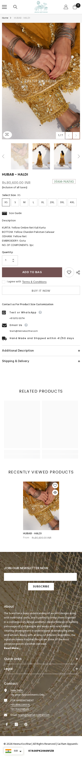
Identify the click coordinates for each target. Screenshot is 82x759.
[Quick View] (55, 492)
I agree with (14, 282)
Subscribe (41, 586)
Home (5, 18)
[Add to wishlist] (69, 272)
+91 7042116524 (20, 709)
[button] (68, 135)
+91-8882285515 (20, 705)
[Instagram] (17, 724)
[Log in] (66, 7)
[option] (41, 81)
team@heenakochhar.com (24, 331)
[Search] (16, 7)
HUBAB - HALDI (32, 534)
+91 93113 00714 (16, 318)
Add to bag (32, 272)
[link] (22, 452)
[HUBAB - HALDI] (41, 506)
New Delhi (17, 690)
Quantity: (7, 252)
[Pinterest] (26, 724)
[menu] (4, 7)
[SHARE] (77, 272)
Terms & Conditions (34, 281)
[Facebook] (7, 724)
